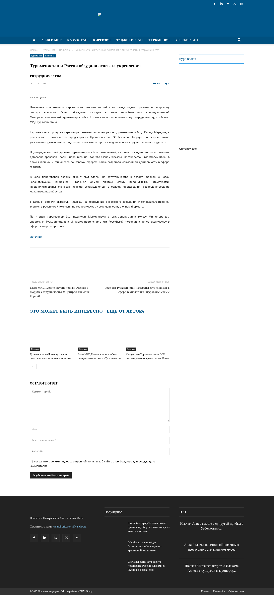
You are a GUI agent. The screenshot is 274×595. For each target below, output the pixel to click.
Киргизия (102, 40)
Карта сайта (219, 591)
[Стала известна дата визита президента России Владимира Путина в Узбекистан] (115, 567)
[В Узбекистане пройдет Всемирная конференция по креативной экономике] (115, 548)
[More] (80, 263)
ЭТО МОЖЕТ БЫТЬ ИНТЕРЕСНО (66, 311)
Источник (36, 236)
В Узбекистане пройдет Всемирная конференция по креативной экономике (144, 546)
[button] (239, 40)
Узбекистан (186, 40)
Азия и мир (51, 40)
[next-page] (38, 366)
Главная (205, 591)
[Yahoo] (241, 3)
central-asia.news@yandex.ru (69, 526)
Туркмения (159, 40)
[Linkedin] (221, 3)
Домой (34, 50)
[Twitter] (234, 3)
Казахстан (77, 40)
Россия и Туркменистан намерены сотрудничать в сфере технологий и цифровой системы (137, 290)
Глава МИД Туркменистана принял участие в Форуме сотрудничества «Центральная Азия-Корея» (60, 292)
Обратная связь (236, 591)
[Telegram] (62, 263)
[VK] (71, 263)
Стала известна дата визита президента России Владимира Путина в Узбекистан (146, 565)
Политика (65, 50)
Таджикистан (129, 40)
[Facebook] (215, 3)
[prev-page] (32, 366)
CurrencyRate (188, 148)
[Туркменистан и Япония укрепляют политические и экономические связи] (52, 336)
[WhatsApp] (52, 263)
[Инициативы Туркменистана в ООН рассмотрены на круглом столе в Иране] (147, 336)
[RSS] (228, 3)
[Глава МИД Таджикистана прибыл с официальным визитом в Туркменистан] (100, 336)
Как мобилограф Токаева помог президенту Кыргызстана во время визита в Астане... (148, 527)
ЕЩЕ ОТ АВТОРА (125, 311)
